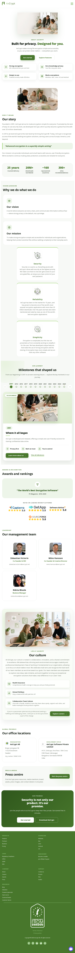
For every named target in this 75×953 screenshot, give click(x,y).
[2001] (11, 387)
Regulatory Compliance (8, 856)
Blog (3, 887)
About (3, 872)
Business (4, 843)
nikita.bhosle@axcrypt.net (19, 596)
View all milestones (37, 455)
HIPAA (3, 859)
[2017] (26, 387)
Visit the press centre (60, 776)
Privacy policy (37, 933)
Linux (39, 843)
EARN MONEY (42, 854)
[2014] (16, 387)
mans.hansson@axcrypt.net (55, 564)
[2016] (21, 387)
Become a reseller (43, 856)
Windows (40, 838)
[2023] (54, 387)
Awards (4, 877)
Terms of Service (37, 930)
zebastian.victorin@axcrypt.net (19, 564)
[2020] (40, 387)
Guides (40, 879)
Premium (4, 841)
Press (3, 879)
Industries (4, 890)
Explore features (45, 58)
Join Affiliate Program (43, 859)
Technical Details (6, 897)
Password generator (7, 892)
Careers (4, 874)
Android (40, 846)
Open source (5, 895)
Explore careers (60, 714)
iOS (39, 849)
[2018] (30, 387)
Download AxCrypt (46, 820)
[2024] (59, 387)
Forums (40, 874)
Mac (39, 841)
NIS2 (3, 864)
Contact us (41, 872)
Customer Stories (6, 900)
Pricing (4, 846)
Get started (27, 58)
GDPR (3, 861)
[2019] (35, 387)
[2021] (45, 387)
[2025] (64, 387)
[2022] (50, 387)
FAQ (39, 877)
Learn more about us (17, 455)
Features (4, 838)
